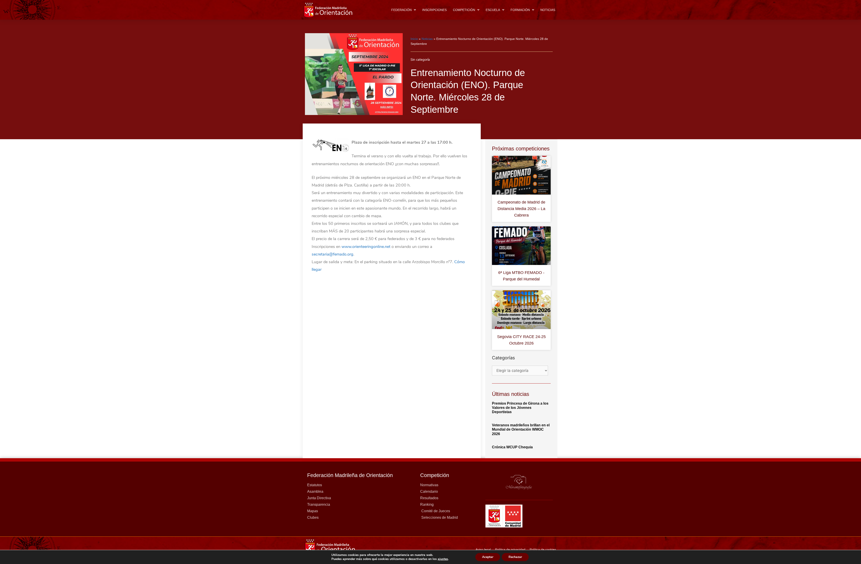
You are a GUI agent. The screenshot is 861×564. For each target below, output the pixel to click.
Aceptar (487, 557)
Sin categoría (420, 59)
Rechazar (515, 557)
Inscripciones (434, 10)
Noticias (547, 10)
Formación (520, 10)
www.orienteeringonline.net (365, 246)
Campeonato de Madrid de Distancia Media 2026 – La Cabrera (521, 208)
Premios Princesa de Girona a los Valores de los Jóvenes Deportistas (520, 407)
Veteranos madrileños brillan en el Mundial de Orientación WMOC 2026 (521, 429)
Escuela (493, 10)
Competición (464, 10)
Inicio (414, 39)
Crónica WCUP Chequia (512, 447)
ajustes (443, 559)
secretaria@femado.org (332, 254)
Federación (401, 10)
